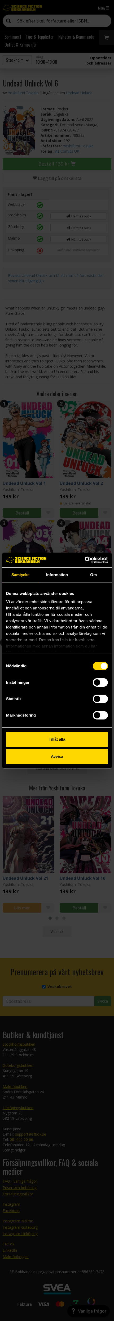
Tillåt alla (57, 739)
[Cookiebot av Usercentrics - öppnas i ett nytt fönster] (85, 560)
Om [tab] (93, 574)
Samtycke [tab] (20, 574)
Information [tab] (57, 574)
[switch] (100, 682)
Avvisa (57, 756)
